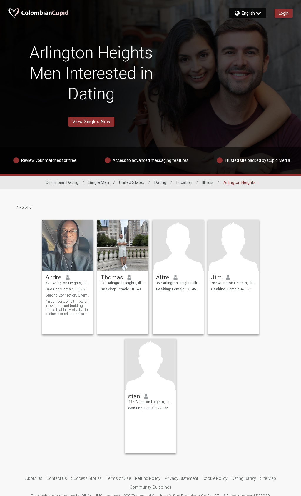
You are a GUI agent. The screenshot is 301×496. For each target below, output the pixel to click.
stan (134, 396)
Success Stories (86, 478)
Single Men (98, 182)
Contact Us (56, 478)
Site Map (268, 478)
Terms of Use (118, 478)
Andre (53, 277)
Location (184, 182)
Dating (160, 182)
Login (284, 13)
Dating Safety (244, 478)
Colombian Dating (62, 182)
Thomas (112, 277)
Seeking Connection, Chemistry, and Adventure (67, 295)
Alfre (162, 277)
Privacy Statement (181, 478)
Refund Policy (147, 478)
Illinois (207, 182)
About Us (33, 478)
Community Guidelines (150, 487)
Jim (216, 277)
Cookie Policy (215, 478)
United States (131, 182)
